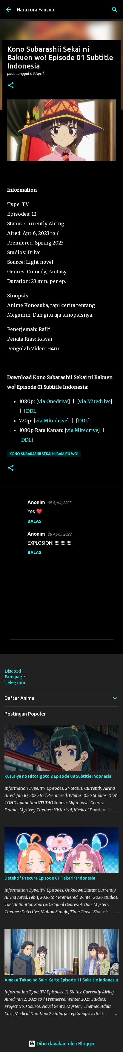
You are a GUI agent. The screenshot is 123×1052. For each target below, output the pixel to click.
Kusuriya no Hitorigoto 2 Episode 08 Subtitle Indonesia (57, 776)
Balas (34, 521)
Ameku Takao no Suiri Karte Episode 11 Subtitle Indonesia (61, 980)
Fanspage (14, 677)
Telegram (14, 682)
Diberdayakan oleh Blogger (65, 1043)
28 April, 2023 (59, 534)
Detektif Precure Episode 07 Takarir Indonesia (49, 878)
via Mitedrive (94, 401)
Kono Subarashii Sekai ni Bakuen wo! (44, 454)
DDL (31, 411)
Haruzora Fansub (35, 9)
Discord (12, 671)
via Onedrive (53, 401)
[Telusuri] (114, 9)
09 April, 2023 (59, 502)
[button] (10, 86)
